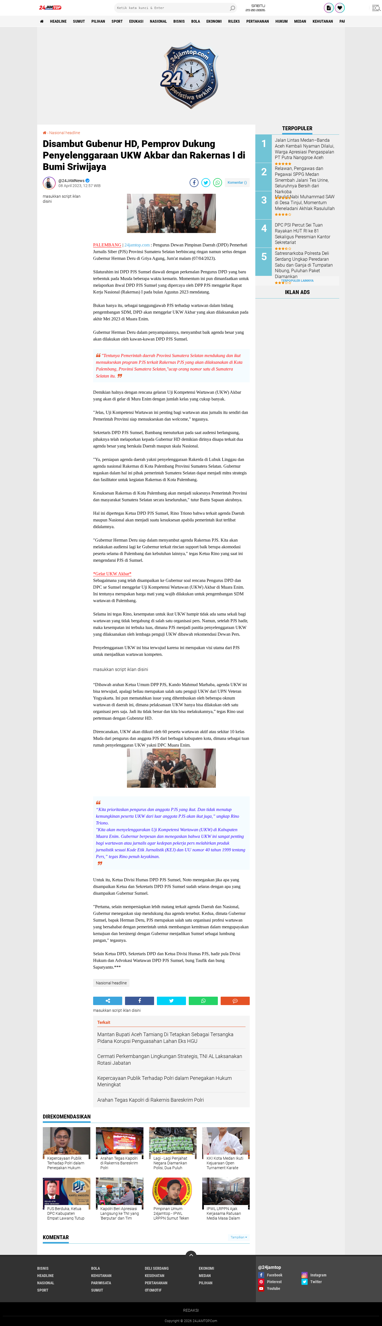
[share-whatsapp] (217, 182)
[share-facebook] (194, 182)
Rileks (234, 21)
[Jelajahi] (375, 8)
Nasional (158, 21)
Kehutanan (323, 21)
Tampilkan (238, 1237)
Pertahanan (257, 21)
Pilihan (98, 21)
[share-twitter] (205, 182)
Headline (58, 21)
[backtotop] (191, 1256)
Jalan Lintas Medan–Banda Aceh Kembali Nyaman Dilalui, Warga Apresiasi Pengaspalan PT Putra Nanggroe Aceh (304, 149)
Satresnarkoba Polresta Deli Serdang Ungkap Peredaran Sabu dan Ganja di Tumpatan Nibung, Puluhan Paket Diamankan (304, 265)
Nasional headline (64, 132)
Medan (300, 21)
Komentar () (237, 182)
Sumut (79, 21)
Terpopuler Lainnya (297, 281)
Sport (117, 21)
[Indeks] (328, 7)
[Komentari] (235, 1001)
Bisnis (179, 21)
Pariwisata (101, 1283)
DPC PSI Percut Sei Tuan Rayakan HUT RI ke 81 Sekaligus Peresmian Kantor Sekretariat (302, 233)
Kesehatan (154, 1275)
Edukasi (136, 21)
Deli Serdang (157, 1268)
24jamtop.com (137, 245)
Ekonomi (214, 21)
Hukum (281, 21)
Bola (195, 21)
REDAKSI (191, 1310)
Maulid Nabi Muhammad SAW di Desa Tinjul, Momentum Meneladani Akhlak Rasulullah (305, 202)
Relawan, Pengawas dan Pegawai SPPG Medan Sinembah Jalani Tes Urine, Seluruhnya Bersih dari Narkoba (302, 180)
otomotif (153, 1290)
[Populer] (339, 7)
